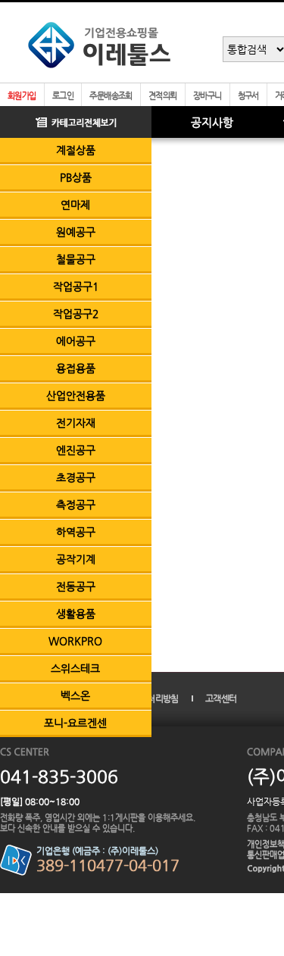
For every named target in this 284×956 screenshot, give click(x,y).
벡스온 (75, 695)
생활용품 (75, 614)
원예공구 (75, 232)
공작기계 (75, 559)
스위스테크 (75, 668)
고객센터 (220, 698)
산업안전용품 (75, 395)
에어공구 (75, 341)
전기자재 (75, 423)
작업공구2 (75, 314)
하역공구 (75, 532)
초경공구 (75, 477)
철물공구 (75, 259)
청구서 (248, 96)
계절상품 (75, 150)
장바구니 (207, 96)
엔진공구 (75, 450)
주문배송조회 (111, 96)
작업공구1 (75, 286)
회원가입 (22, 96)
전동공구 (75, 586)
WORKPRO (75, 641)
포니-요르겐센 (75, 723)
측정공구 (75, 504)
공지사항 (212, 122)
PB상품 (76, 177)
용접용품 (75, 368)
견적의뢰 (162, 96)
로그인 (62, 96)
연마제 (75, 204)
